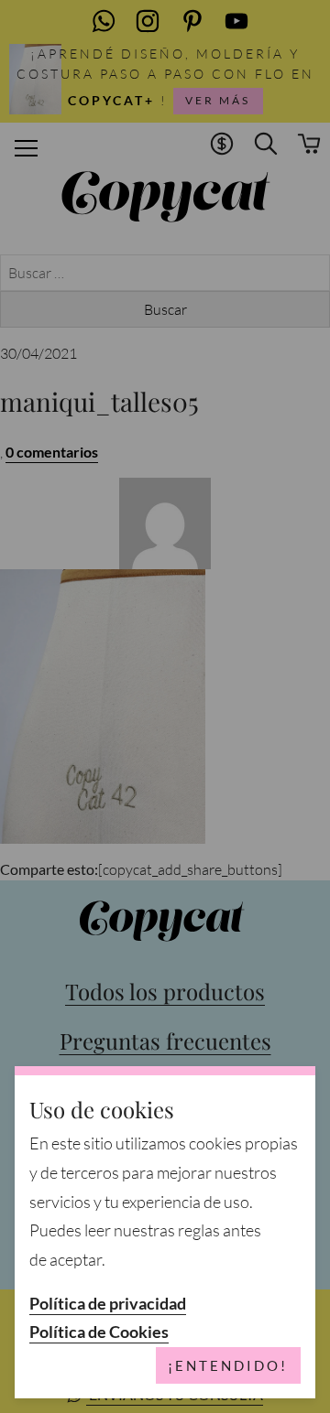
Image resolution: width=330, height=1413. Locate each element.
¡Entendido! (228, 1365)
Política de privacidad (107, 1303)
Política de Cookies (99, 1332)
